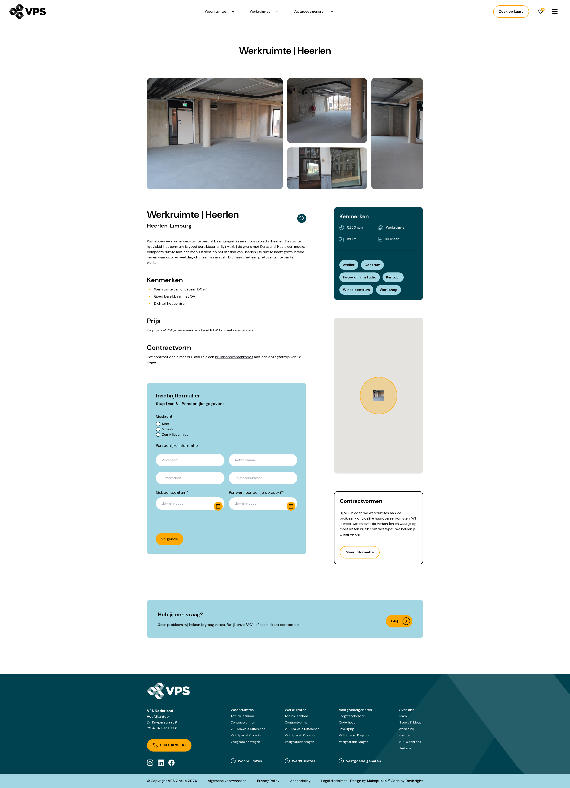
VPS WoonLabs (410, 742)
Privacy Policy (268, 780)
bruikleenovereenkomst (234, 357)
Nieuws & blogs (410, 722)
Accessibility (300, 780)
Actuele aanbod (242, 716)
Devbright (414, 780)
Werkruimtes (260, 11)
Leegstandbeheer (351, 716)
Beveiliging (346, 729)
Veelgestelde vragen (245, 742)
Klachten (405, 735)
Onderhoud (347, 722)
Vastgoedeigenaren (309, 11)
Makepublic (377, 780)
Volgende (169, 539)
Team (403, 716)
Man (165, 423)
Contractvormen (243, 722)
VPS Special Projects (246, 735)
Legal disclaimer (334, 780)
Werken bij (406, 729)
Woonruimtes (216, 11)
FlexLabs (405, 748)
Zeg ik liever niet (175, 434)
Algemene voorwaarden (227, 780)
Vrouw (167, 429)
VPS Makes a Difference (248, 729)
